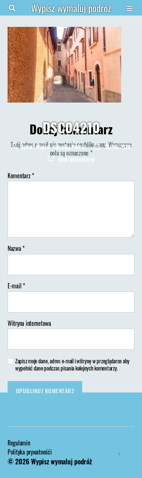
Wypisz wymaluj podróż (71, 7)
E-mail (16, 286)
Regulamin (19, 442)
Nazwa (16, 248)
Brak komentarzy (76, 159)
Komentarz (21, 176)
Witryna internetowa (29, 323)
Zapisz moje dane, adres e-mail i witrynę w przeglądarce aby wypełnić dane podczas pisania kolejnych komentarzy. (72, 364)
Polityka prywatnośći (30, 451)
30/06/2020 (117, 146)
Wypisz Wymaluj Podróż (61, 146)
